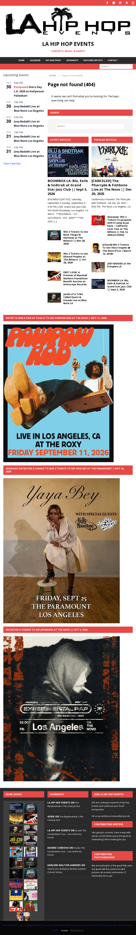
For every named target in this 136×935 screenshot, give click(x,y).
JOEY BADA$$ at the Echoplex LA (119, 265)
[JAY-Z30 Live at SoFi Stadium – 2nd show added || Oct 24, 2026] (16, 841)
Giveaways (72, 60)
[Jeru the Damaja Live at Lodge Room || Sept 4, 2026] (30, 830)
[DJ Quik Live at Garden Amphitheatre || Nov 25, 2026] (30, 906)
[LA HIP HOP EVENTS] (68, 35)
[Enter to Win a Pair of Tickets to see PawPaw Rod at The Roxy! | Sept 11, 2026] (16, 852)
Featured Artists (92, 60)
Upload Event (53, 60)
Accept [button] (64, 930)
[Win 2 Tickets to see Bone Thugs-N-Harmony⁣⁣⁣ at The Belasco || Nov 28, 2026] (54, 235)
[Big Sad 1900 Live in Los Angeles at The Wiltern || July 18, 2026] (30, 895)
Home (21, 60)
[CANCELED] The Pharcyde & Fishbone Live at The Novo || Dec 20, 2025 (112, 187)
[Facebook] (107, 3)
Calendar (35, 60)
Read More (76, 930)
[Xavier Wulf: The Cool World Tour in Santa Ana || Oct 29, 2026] (23, 917)
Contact (113, 60)
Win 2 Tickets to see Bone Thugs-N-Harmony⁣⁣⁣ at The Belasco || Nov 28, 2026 (75, 237)
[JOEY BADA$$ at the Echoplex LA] (98, 267)
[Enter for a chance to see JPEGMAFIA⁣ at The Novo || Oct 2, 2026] (30, 863)
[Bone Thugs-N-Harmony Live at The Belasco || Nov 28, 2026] (30, 874)
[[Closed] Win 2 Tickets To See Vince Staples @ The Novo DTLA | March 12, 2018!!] (96, 248)
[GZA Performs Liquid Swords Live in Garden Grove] (16, 906)
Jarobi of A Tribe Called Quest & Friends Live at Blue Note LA (75, 299)
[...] (55, 221)
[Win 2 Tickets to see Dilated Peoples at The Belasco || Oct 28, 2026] (54, 257)
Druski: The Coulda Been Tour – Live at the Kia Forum (66, 834)
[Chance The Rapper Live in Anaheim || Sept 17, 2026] (16, 884)
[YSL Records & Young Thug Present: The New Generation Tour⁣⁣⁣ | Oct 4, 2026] (30, 884)
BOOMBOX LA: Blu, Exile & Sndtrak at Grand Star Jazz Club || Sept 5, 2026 (68, 187)
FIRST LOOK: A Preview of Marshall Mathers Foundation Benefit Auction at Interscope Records (75, 278)
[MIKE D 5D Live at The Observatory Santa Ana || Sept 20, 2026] (16, 895)
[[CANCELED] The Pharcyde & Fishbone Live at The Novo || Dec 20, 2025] (112, 161)
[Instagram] (120, 3)
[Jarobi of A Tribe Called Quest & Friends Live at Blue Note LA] (54, 298)
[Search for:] (116, 66)
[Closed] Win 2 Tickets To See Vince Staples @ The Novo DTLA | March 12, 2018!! (116, 249)
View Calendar (12, 163)
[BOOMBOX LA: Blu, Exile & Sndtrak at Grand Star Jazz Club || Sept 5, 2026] (68, 161)
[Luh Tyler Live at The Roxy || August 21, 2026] (16, 874)
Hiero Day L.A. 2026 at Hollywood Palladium (29, 91)
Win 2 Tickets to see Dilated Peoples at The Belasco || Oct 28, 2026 (75, 258)
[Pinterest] (114, 3)
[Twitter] (127, 3)
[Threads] (133, 3)
